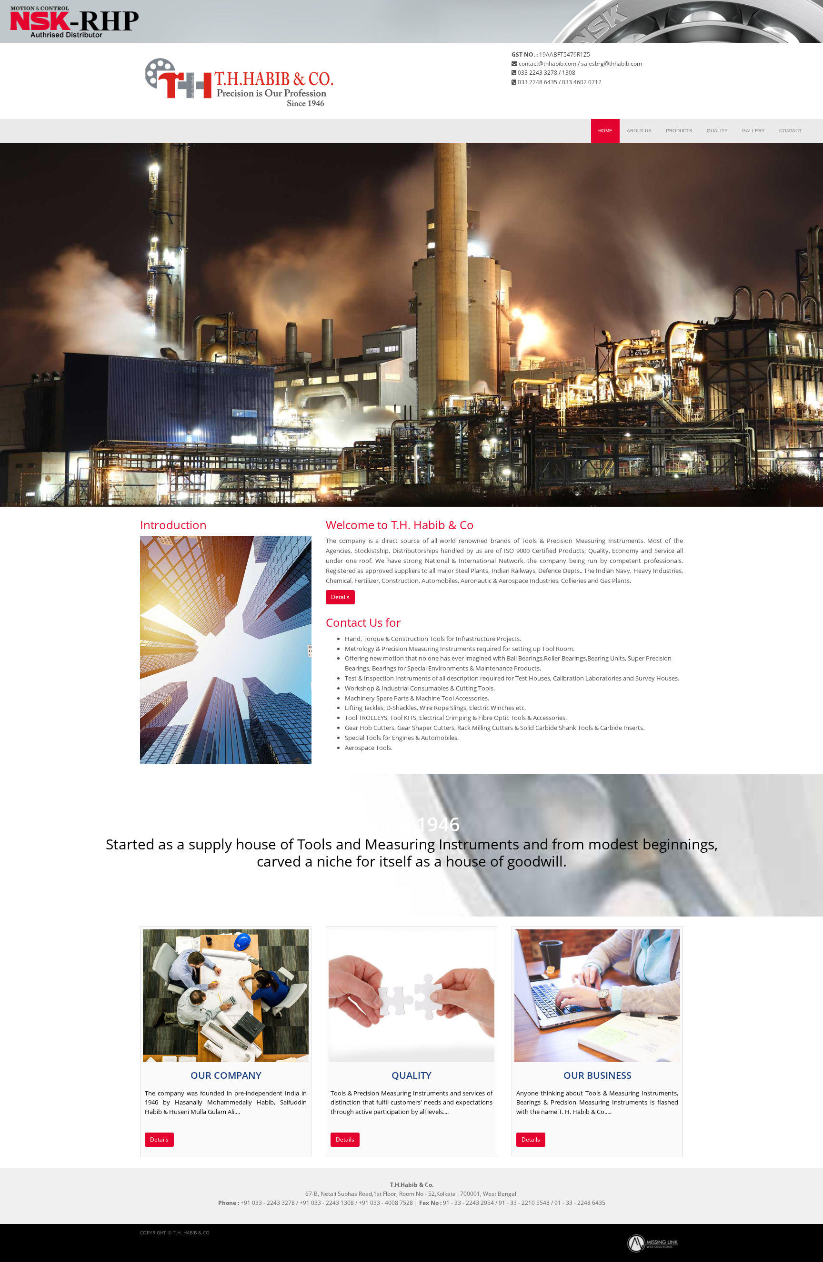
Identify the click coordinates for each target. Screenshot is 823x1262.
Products (679, 130)
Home (605, 130)
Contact (790, 130)
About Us (639, 130)
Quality (717, 130)
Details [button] (340, 597)
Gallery (753, 130)
